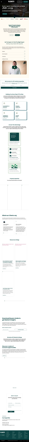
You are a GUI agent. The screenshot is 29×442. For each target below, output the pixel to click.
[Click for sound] (25, 62)
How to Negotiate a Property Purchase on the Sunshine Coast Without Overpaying (8, 261)
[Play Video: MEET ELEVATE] (14, 67)
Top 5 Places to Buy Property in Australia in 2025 (8, 289)
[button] (1, 1)
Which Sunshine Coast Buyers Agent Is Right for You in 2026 (21, 261)
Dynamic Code (3, 440)
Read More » (4, 268)
